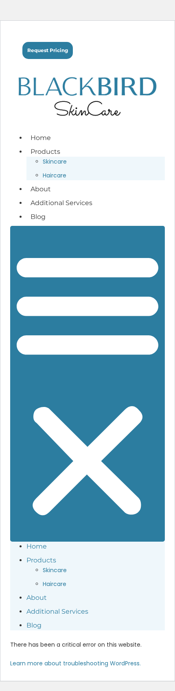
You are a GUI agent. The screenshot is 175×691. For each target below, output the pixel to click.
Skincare (55, 161)
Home (41, 138)
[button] (87, 384)
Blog (38, 217)
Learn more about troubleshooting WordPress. (75, 663)
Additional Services (61, 203)
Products (45, 151)
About (41, 189)
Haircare (54, 175)
